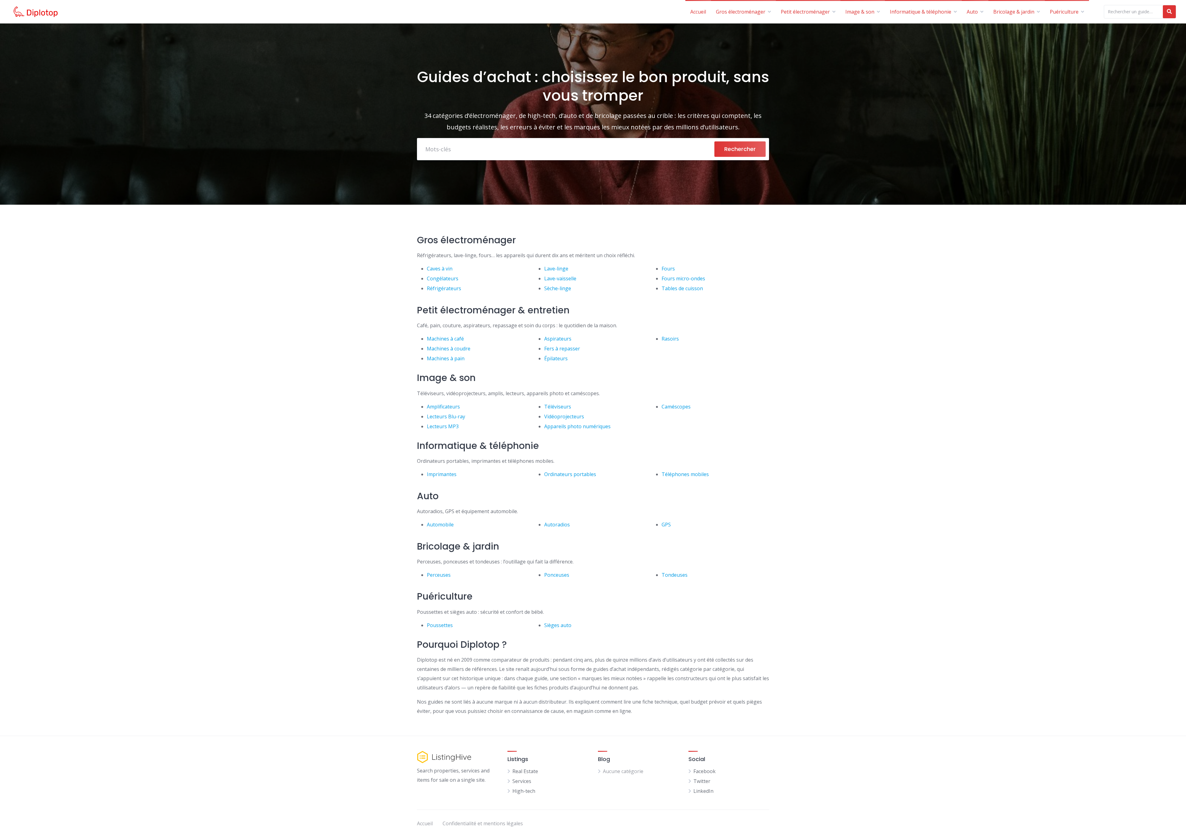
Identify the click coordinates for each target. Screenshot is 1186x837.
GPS (666, 524)
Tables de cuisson (682, 288)
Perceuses (439, 574)
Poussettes (440, 625)
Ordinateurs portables (570, 474)
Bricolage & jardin (1013, 11)
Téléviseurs (557, 406)
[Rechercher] (1169, 11)
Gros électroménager (740, 11)
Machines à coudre (448, 348)
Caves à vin (439, 268)
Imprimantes (441, 474)
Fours (668, 268)
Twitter (701, 781)
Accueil (698, 11)
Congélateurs (442, 278)
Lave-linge (556, 268)
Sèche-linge (557, 288)
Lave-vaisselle (560, 278)
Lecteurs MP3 (443, 426)
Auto (972, 11)
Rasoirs (670, 338)
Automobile (440, 524)
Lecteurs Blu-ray (446, 416)
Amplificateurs (443, 406)
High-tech (523, 791)
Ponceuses (556, 574)
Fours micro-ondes (683, 278)
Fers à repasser (562, 348)
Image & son (859, 11)
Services (521, 781)
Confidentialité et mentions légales (483, 823)
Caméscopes (676, 406)
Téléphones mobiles (685, 474)
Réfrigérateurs (444, 288)
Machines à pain (446, 358)
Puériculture (1064, 11)
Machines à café (445, 338)
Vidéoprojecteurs (564, 416)
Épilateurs (556, 358)
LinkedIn (703, 791)
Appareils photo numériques (577, 426)
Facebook (704, 771)
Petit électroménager (805, 11)
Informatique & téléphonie (920, 11)
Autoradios (557, 524)
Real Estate (525, 771)
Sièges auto (557, 625)
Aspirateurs (557, 338)
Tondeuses (675, 574)
